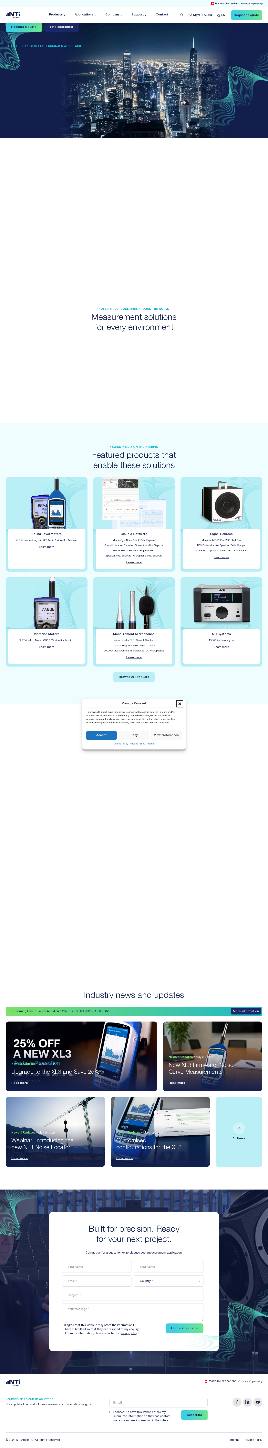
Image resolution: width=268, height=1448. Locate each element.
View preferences (166, 735)
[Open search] (181, 15)
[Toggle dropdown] (64, 15)
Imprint (151, 744)
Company (112, 14)
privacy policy (128, 1333)
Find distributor (61, 27)
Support (137, 14)
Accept (101, 735)
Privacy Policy (137, 744)
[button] (180, 704)
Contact (162, 14)
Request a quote (23, 27)
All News (238, 1138)
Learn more (46, 547)
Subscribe (194, 1415)
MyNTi (202, 15)
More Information (246, 1011)
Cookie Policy (120, 744)
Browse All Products (134, 677)
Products (56, 14)
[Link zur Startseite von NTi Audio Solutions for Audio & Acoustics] (13, 15)
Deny (134, 735)
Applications (84, 14)
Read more (19, 1083)
